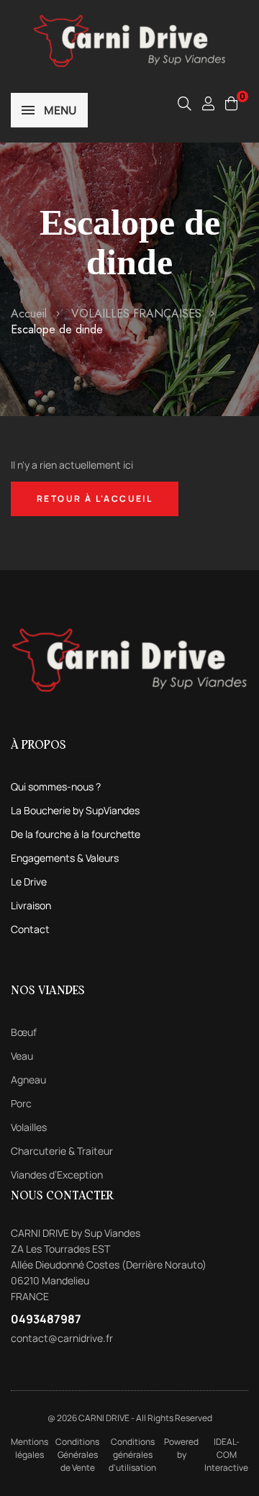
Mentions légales (29, 1448)
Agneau (28, 1079)
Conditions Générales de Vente (77, 1455)
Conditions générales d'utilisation (132, 1455)
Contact (30, 929)
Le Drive (29, 881)
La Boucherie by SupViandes (75, 810)
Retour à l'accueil (95, 498)
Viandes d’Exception (57, 1174)
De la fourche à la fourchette (75, 834)
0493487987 (46, 1319)
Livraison (31, 905)
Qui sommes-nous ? (56, 786)
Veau (22, 1056)
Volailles (29, 1127)
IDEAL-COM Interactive (226, 1455)
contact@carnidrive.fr (62, 1338)
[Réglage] (208, 103)
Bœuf (24, 1032)
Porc (21, 1103)
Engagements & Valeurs (65, 858)
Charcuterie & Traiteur (62, 1151)
